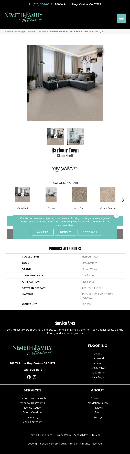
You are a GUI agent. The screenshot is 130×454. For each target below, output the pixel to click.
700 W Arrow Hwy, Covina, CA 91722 (78, 4)
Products (41, 31)
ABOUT (97, 390)
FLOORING (97, 346)
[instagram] (34, 377)
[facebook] (29, 377)
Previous (24, 134)
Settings (90, 232)
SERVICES (32, 390)
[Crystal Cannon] (108, 194)
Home (8, 31)
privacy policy (70, 221)
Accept (42, 232)
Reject (65, 232)
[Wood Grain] (79, 194)
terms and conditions (96, 221)
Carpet (30, 31)
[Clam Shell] (22, 194)
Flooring (19, 31)
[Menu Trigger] (121, 18)
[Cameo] (51, 194)
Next (105, 134)
